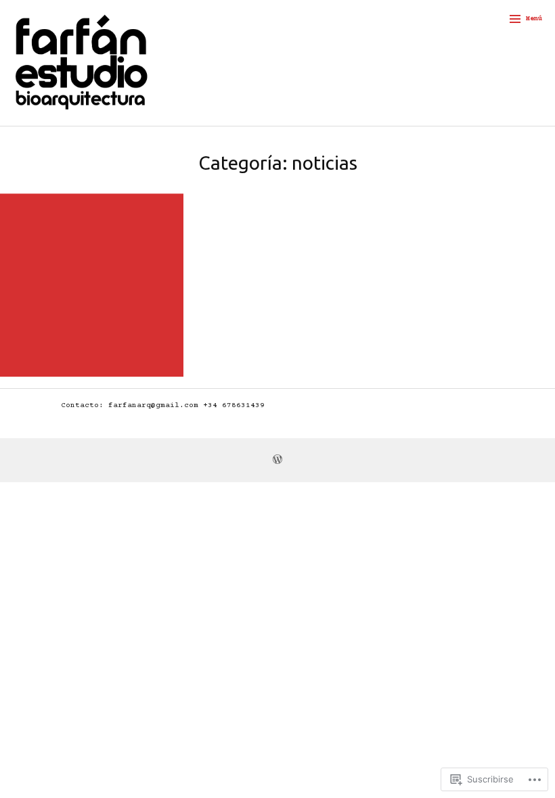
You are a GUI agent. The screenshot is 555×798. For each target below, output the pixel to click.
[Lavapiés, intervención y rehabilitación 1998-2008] (91, 285)
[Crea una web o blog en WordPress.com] (277, 461)
